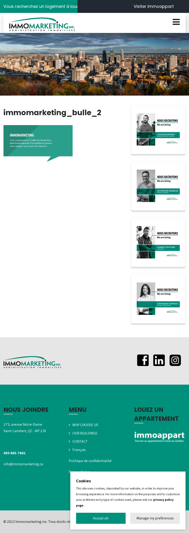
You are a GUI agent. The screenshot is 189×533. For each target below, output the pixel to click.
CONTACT (80, 441)
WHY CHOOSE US (85, 424)
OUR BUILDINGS (84, 433)
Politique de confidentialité (90, 460)
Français (79, 449)
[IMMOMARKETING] (42, 24)
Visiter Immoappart (154, 6)
